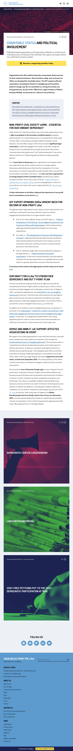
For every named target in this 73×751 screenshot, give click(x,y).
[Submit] (68, 659)
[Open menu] (67, 3)
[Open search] (64, 3)
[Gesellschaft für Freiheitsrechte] (13, 3)
